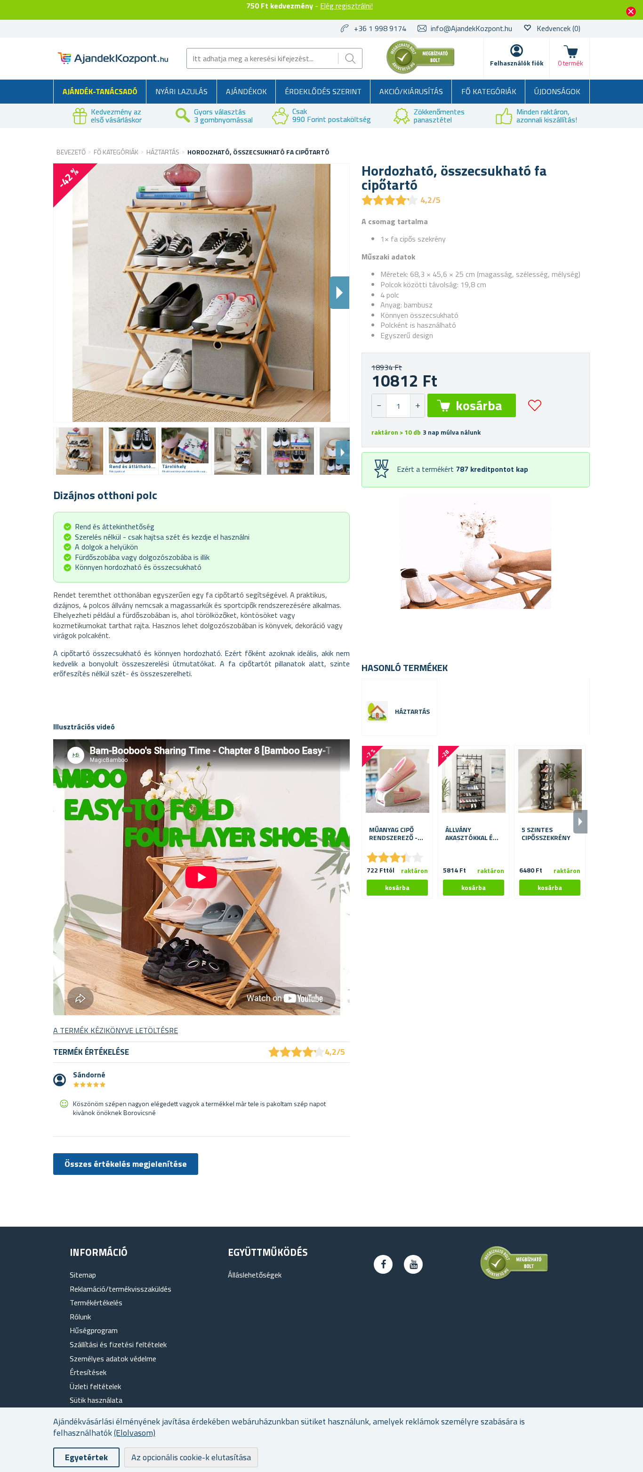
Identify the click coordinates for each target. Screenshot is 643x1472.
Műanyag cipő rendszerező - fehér (393, 834)
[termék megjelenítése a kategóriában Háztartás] (377, 711)
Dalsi (339, 292)
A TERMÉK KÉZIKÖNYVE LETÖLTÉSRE (115, 1030)
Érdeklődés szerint (323, 91)
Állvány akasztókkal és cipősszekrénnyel (473, 834)
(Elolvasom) (134, 1432)
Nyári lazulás (181, 91)
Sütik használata (96, 1400)
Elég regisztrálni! (346, 5)
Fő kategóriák (488, 91)
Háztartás (412, 711)
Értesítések (88, 1372)
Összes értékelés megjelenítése (125, 1163)
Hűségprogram (94, 1330)
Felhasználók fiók (516, 63)
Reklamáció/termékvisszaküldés (120, 1288)
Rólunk (80, 1316)
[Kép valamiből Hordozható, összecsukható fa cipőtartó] (79, 451)
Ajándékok (246, 91)
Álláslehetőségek (254, 1274)
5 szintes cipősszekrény (546, 834)
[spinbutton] (398, 405)
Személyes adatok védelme (113, 1358)
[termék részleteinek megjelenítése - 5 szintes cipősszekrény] (549, 781)
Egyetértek (86, 1457)
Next (343, 452)
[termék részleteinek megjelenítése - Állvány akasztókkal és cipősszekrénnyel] (473, 781)
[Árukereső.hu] (421, 72)
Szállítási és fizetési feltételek (118, 1344)
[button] (417, 405)
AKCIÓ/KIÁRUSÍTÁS (411, 91)
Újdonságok (557, 91)
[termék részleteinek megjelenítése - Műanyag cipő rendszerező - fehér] (397, 781)
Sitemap (83, 1274)
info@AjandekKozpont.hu (471, 28)
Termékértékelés (96, 1302)
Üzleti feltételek (95, 1386)
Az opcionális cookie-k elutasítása (191, 1457)
